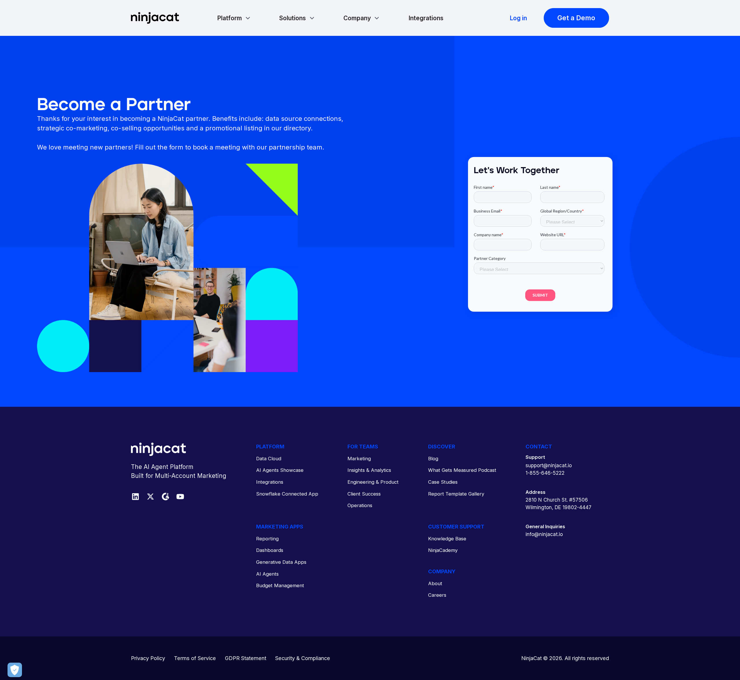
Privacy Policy (148, 658)
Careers (437, 595)
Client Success (364, 494)
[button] (234, 18)
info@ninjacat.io (544, 534)
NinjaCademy (443, 550)
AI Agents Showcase (280, 470)
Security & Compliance (302, 658)
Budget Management (280, 585)
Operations (359, 505)
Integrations (425, 18)
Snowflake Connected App (287, 494)
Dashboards (269, 550)
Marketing (359, 458)
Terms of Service (195, 658)
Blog (433, 458)
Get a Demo (576, 18)
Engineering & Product (373, 482)
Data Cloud (268, 458)
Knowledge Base (447, 539)
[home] (155, 18)
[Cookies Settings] (15, 670)
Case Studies (443, 482)
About (435, 583)
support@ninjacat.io (549, 465)
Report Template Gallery (456, 494)
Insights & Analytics (369, 470)
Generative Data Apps (281, 562)
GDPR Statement (245, 658)
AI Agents (267, 574)
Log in (518, 18)
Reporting (267, 539)
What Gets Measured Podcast (462, 470)
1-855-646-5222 (545, 473)
